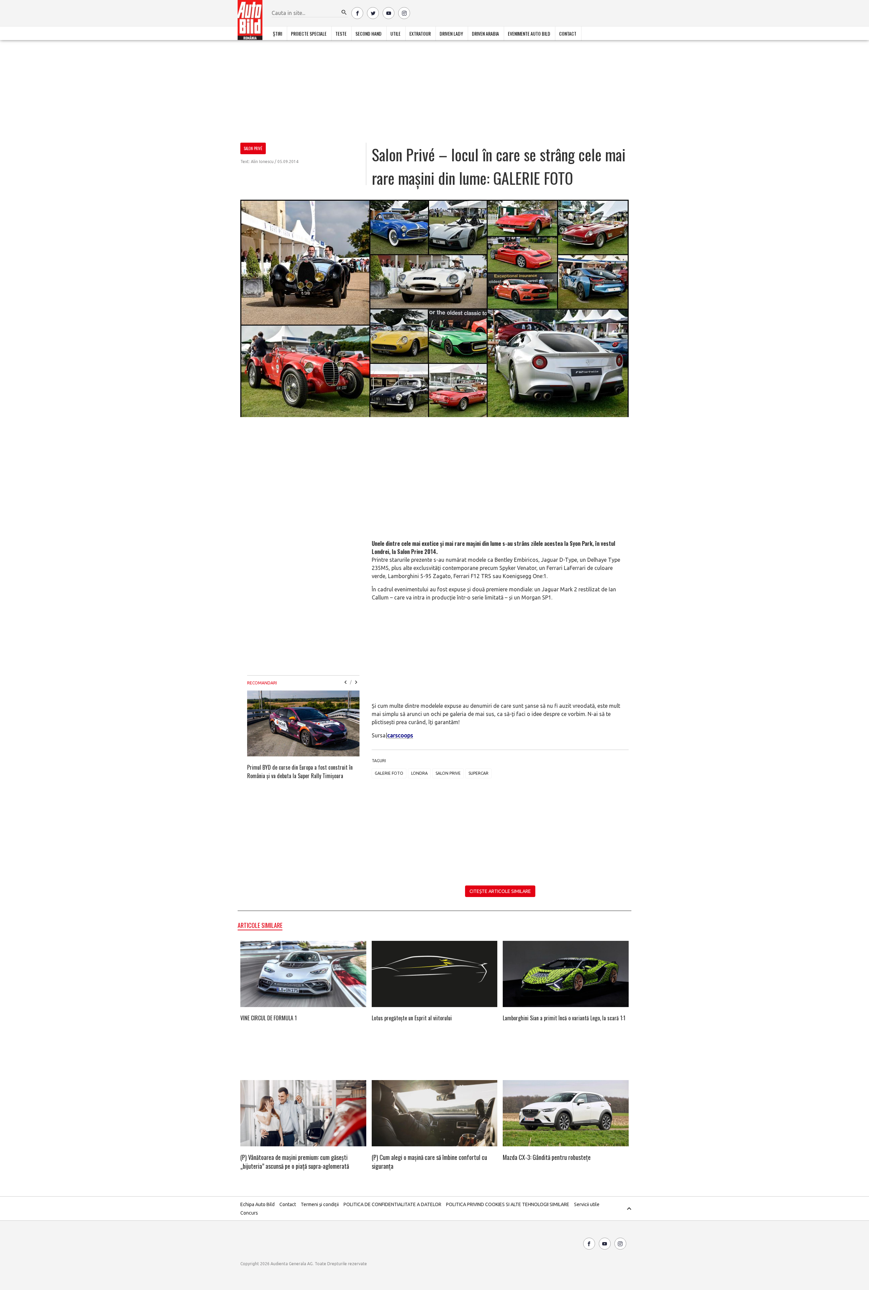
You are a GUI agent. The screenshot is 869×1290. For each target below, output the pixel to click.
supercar (478, 773)
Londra (419, 773)
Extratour (420, 33)
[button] (344, 12)
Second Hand (368, 33)
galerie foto (389, 773)
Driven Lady (451, 33)
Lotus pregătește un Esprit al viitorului (412, 1018)
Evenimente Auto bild (529, 33)
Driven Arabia (485, 33)
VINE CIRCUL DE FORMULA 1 (268, 1018)
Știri (277, 33)
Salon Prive (448, 773)
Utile (395, 33)
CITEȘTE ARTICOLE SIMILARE (500, 891)
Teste (341, 33)
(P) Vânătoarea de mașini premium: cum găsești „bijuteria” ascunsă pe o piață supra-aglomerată (294, 1161)
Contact (567, 33)
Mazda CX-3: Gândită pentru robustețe (547, 1157)
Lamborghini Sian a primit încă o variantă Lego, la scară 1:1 (564, 1018)
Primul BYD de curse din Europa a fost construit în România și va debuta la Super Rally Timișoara (300, 771)
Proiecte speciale (309, 33)
